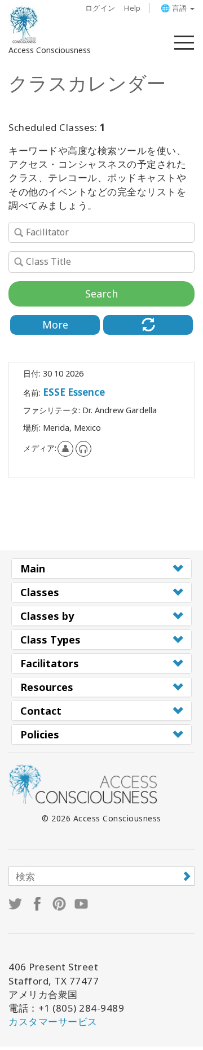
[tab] (101, 568)
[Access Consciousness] (23, 25)
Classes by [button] (47, 616)
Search (101, 293)
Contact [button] (40, 711)
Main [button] (32, 568)
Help (132, 8)
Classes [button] (39, 592)
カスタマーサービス (53, 1021)
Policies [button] (39, 734)
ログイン (100, 8)
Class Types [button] (50, 639)
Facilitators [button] (49, 663)
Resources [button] (46, 687)
